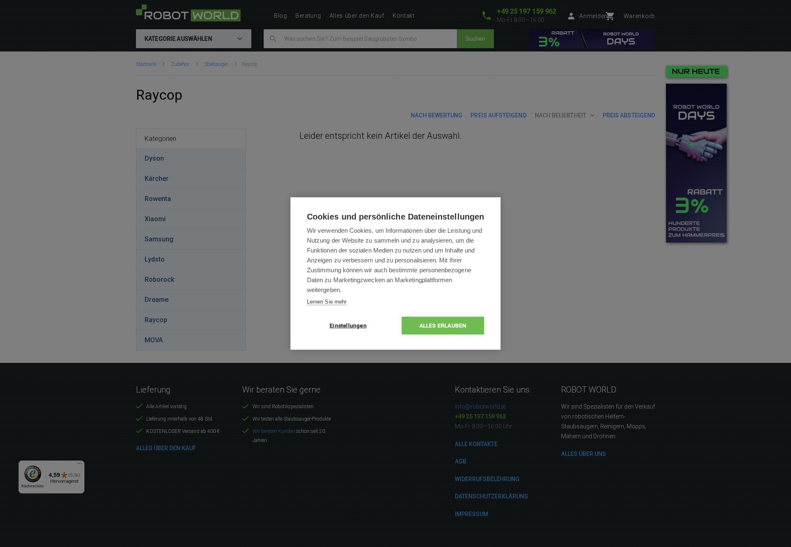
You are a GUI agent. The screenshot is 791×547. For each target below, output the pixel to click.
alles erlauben (443, 325)
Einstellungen (348, 325)
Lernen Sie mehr (326, 302)
